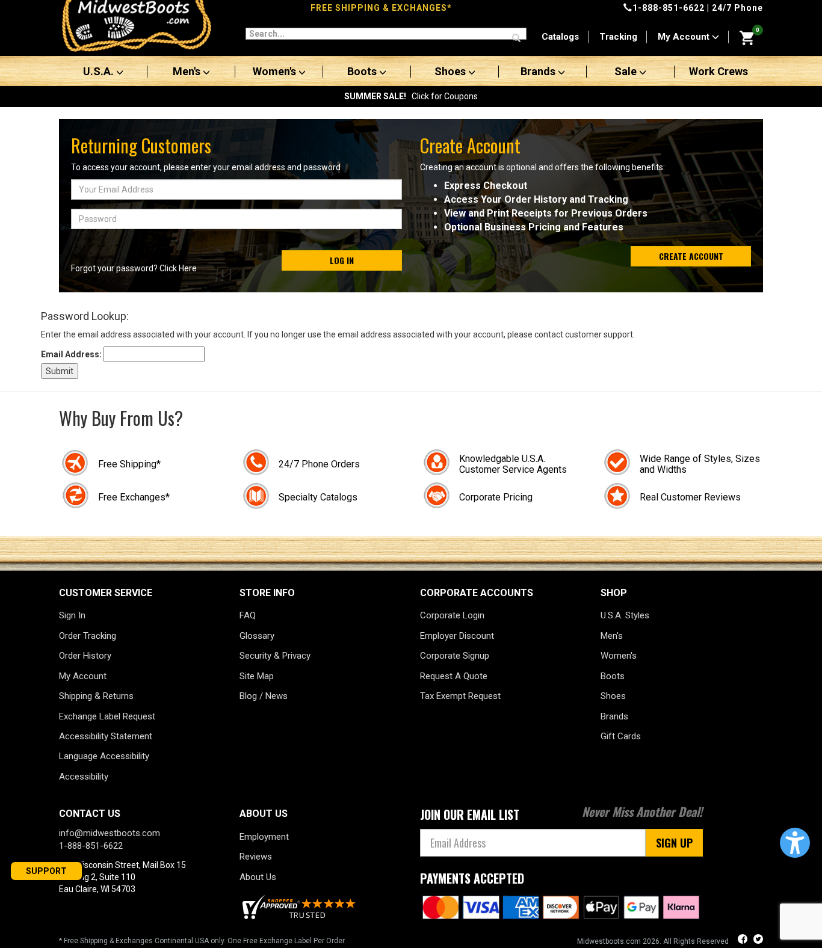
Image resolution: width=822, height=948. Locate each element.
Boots (363, 72)
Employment (264, 836)
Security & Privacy (275, 655)
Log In (342, 260)
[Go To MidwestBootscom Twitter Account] (758, 940)
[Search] (516, 38)
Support (46, 871)
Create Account (691, 256)
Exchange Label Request (107, 716)
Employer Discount (457, 635)
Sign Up (674, 843)
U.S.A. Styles (625, 615)
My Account (685, 36)
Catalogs (560, 36)
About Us (257, 877)
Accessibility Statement (105, 736)
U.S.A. (99, 72)
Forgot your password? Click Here (134, 268)
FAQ (247, 615)
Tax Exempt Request (460, 696)
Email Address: (71, 354)
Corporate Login (452, 615)
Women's (275, 72)
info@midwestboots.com (109, 833)
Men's (188, 72)
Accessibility (83, 776)
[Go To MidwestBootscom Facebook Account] (744, 940)
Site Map (256, 676)
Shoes (451, 72)
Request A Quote (453, 676)
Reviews (255, 856)
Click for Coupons (411, 96)
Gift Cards (621, 736)
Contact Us (89, 813)
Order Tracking (87, 635)
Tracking (618, 36)
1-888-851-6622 (668, 8)
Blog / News (263, 696)
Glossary (256, 635)
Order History (85, 655)
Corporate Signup (454, 655)
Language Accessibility (104, 756)
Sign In (72, 615)
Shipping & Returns (96, 696)
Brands (539, 72)
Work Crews (718, 72)
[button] (795, 843)
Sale (626, 72)
